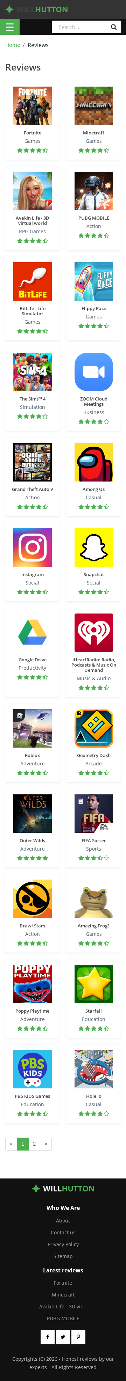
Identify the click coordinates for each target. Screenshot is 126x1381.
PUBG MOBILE (63, 1318)
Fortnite (63, 1282)
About (63, 1220)
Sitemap (63, 1256)
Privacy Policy (63, 1244)
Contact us (63, 1232)
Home (12, 45)
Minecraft (63, 1294)
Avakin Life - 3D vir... (63, 1306)
